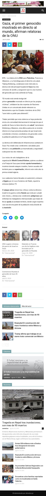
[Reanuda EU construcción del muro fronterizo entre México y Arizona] (7, 325)
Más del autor (26, 306)
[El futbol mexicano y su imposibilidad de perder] (23, 367)
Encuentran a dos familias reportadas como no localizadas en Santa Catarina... (29, 479)
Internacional (12, 16)
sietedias (7, 377)
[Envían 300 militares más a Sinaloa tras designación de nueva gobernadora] (7, 446)
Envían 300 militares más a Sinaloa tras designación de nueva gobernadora (28, 446)
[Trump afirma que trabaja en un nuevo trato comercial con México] (7, 336)
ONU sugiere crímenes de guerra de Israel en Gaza (10, 246)
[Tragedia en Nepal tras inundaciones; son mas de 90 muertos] (7, 315)
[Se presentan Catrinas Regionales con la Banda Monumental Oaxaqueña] (7, 469)
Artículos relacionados (11, 306)
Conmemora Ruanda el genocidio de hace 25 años (10, 274)
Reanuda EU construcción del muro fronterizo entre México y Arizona (28, 325)
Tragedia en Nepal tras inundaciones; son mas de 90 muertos (27, 314)
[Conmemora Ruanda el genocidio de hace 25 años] (11, 263)
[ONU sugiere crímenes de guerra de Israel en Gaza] (11, 235)
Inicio (4, 16)
